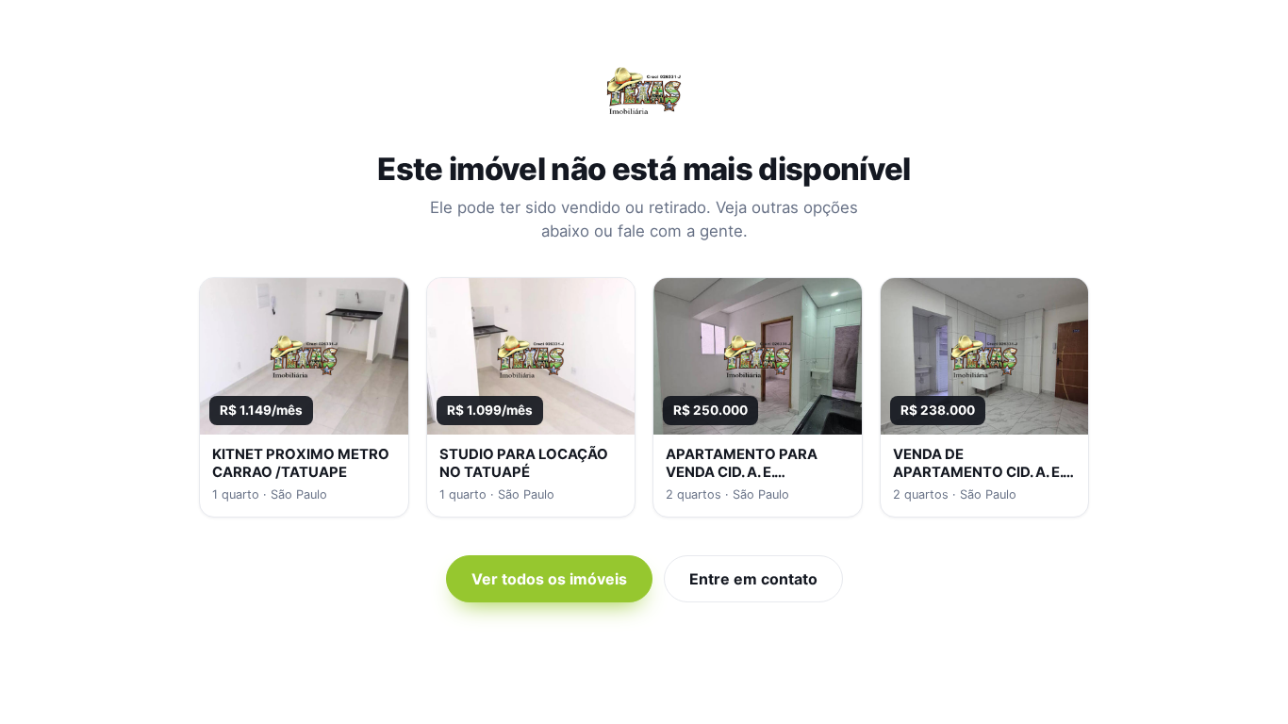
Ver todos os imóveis (549, 578)
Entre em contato (753, 578)
